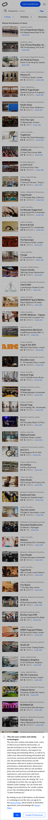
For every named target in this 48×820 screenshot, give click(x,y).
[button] (43, 737)
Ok (17, 815)
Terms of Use (15, 802)
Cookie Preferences (34, 815)
